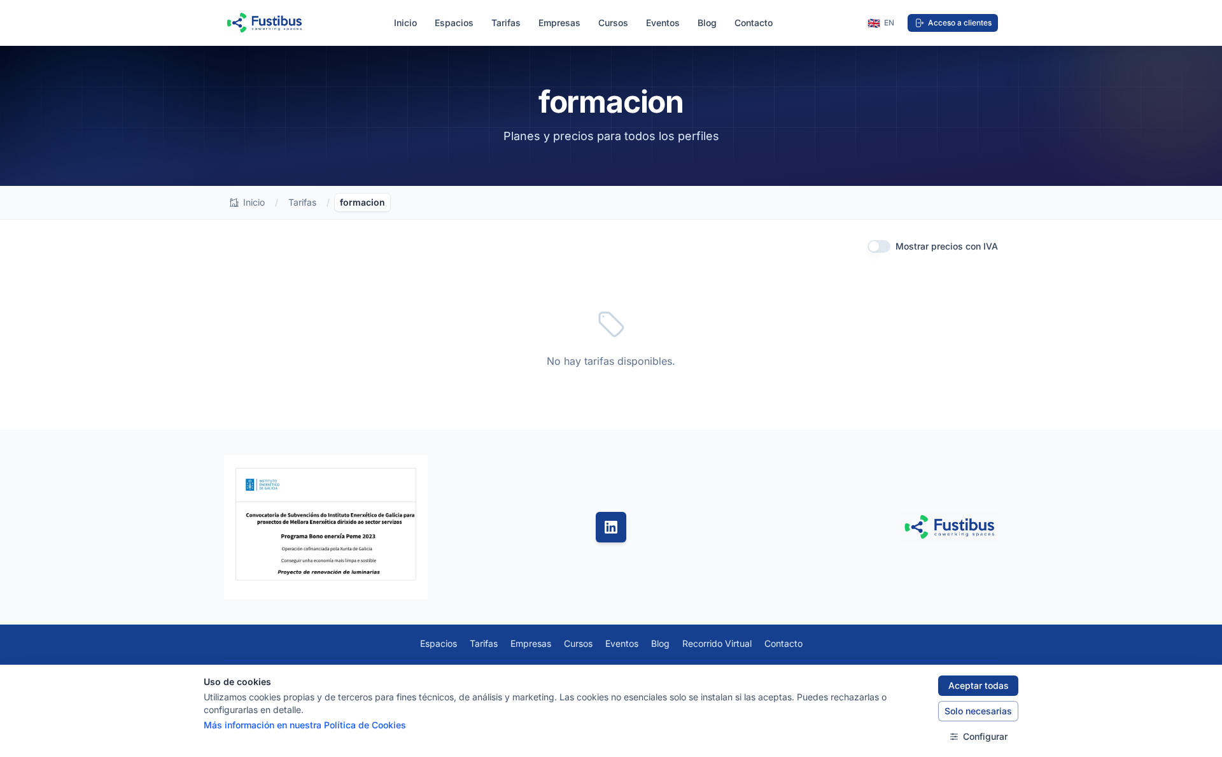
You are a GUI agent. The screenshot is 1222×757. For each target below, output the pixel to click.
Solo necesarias (978, 710)
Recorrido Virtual (717, 643)
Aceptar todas (978, 685)
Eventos (663, 22)
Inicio (405, 22)
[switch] (878, 246)
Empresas (559, 22)
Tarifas (506, 22)
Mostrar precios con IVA (946, 246)
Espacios (454, 22)
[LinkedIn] (611, 527)
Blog (707, 22)
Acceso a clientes (960, 22)
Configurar (985, 736)
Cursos (613, 22)
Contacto (753, 22)
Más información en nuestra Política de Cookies (305, 724)
